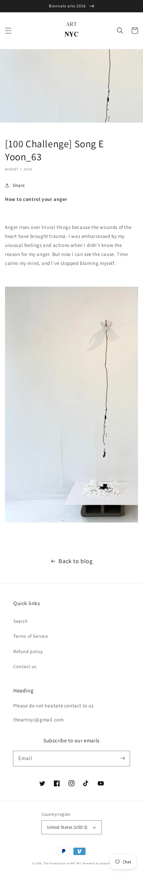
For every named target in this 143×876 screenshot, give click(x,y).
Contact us (25, 666)
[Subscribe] (122, 758)
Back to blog (75, 561)
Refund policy (28, 651)
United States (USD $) (67, 827)
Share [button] (19, 185)
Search (20, 621)
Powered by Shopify (97, 863)
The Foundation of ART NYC (62, 863)
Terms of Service (30, 636)
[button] (8, 30)
